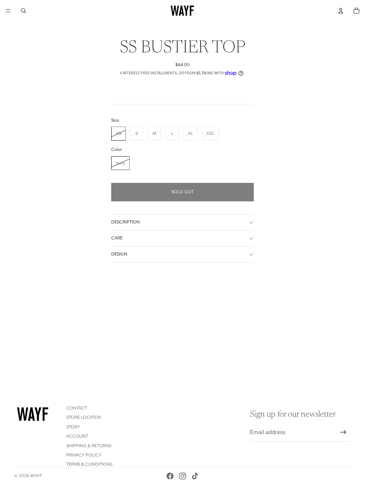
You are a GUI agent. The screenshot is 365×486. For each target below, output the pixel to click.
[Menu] (8, 10)
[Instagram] (182, 476)
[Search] (23, 11)
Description (125, 222)
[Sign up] (343, 432)
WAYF (36, 476)
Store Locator (83, 418)
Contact (76, 408)
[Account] (341, 11)
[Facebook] (170, 476)
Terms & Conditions (89, 464)
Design (119, 254)
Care (117, 238)
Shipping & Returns (88, 446)
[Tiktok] (195, 476)
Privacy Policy (84, 455)
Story (73, 427)
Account (77, 436)
